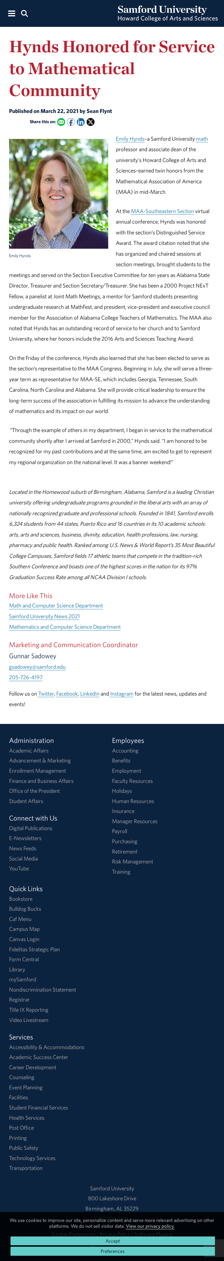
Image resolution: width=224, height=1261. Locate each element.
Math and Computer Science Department (56, 605)
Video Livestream (28, 1019)
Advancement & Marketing (40, 760)
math (202, 138)
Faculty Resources (132, 780)
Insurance (123, 810)
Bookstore (20, 898)
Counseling (21, 1077)
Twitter (46, 693)
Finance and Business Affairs (41, 780)
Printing (18, 1137)
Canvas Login (24, 939)
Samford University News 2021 (44, 616)
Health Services (26, 1117)
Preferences (113, 1251)
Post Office (21, 1127)
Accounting (125, 750)
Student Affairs (26, 800)
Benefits (121, 760)
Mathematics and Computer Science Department (65, 626)
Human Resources (133, 800)
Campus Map (24, 928)
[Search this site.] (24, 13)
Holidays (122, 790)
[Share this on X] (90, 122)
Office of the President (34, 790)
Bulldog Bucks (25, 908)
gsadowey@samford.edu (37, 666)
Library (17, 969)
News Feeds (22, 848)
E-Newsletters (25, 838)
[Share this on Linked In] (81, 122)
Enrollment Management (37, 770)
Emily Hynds (130, 138)
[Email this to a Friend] (61, 122)
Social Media (23, 858)
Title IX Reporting (28, 1009)
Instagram (122, 693)
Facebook (67, 693)
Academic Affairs (28, 750)
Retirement (124, 851)
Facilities (18, 1097)
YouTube (19, 868)
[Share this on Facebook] (71, 122)
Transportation (26, 1167)
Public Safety (23, 1147)
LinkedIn (89, 693)
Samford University (112, 1188)
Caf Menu (20, 918)
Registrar (19, 999)
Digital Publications (30, 828)
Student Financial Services (38, 1107)
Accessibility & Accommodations (46, 1047)
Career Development (32, 1067)
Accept (113, 1241)
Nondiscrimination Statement (42, 989)
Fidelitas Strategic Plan (34, 949)
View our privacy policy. (150, 1226)
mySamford (22, 979)
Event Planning (26, 1087)
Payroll (119, 831)
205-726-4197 (26, 677)
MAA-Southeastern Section (162, 211)
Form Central (24, 959)
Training (121, 871)
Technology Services (32, 1157)
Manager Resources (135, 821)
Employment (126, 770)
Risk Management (132, 861)
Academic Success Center (38, 1056)
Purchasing (124, 841)
